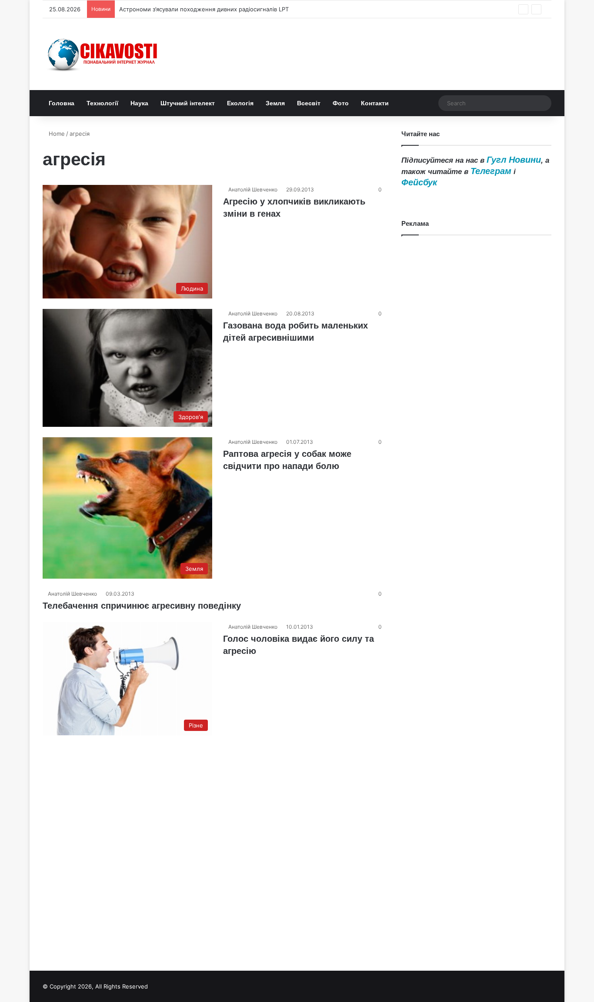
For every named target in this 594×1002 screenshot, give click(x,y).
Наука (139, 103)
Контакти (375, 103)
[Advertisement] (476, 596)
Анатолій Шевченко (252, 189)
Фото (341, 103)
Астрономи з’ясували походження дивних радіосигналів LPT (204, 9)
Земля (275, 103)
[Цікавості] (103, 54)
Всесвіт (308, 103)
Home (56, 133)
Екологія (240, 103)
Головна (61, 103)
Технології (102, 103)
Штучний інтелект (187, 103)
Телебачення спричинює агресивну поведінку (142, 605)
